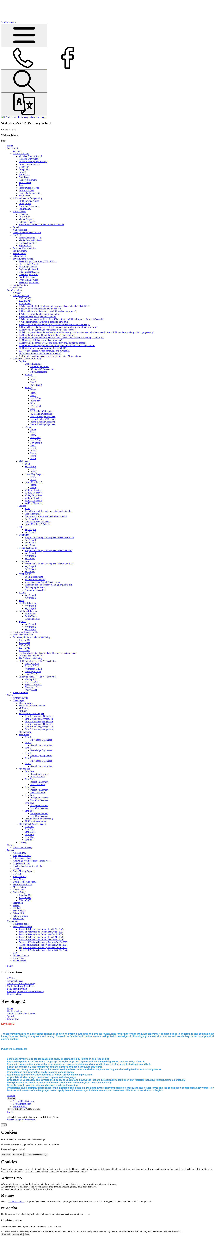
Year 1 (33, 379)
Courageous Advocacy (29, 164)
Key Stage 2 (36, 385)
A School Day (19, 853)
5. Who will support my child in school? (37, 316)
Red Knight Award (27, 277)
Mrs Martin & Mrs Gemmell (32, 705)
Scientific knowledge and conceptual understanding (48, 511)
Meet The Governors (22, 926)
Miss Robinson (26, 703)
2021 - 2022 (24, 640)
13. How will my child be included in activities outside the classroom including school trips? (61, 337)
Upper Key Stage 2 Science (37, 524)
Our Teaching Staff (27, 243)
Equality (17, 227)
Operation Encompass (29, 206)
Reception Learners (39, 774)
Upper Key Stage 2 (33, 482)
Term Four (29, 795)
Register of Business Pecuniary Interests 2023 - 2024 (43, 945)
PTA (15, 952)
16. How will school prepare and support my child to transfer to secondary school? (57, 345)
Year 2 (33, 382)
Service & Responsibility (30, 193)
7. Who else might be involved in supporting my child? (44, 322)
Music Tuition (19, 887)
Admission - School (22, 858)
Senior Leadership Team (30, 237)
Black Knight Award (28, 264)
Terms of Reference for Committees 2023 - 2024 (41, 934)
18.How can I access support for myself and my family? (44, 350)
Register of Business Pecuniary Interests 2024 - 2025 (43, 947)
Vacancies (17, 287)
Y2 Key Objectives (33, 492)
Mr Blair (23, 711)
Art (20, 527)
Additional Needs (21, 295)
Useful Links (19, 958)
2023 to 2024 (25, 301)
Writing (28, 427)
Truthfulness (24, 195)
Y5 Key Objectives (33, 500)
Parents (10, 850)
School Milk (18, 913)
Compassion (24, 169)
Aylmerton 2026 (20, 697)
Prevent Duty (25, 209)
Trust (21, 185)
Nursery (22, 842)
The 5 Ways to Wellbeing (30, 658)
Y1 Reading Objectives (41, 411)
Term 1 (28, 737)
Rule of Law (24, 216)
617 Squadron (19, 960)
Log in (10, 966)
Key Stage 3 (36, 442)
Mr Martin (23, 708)
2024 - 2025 (24, 648)
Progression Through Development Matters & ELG (48, 550)
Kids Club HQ (19, 876)
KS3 (32, 403)
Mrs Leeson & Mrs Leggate (31, 713)
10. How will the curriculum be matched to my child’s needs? (47, 329)
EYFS (33, 377)
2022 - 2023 (24, 642)
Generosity (24, 166)
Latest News (18, 879)
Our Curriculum (14, 290)
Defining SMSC (32, 619)
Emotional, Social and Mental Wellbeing (31, 637)
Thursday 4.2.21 (32, 687)
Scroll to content (8, 22)
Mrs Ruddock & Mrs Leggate (32, 824)
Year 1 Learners (37, 776)
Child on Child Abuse (29, 201)
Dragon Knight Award (29, 272)
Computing (24, 535)
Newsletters (18, 889)
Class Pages (18, 700)
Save (27, 1234)
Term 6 (28, 763)
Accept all (17, 1154)
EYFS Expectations (39, 366)
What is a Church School (30, 156)
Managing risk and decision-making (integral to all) (48, 584)
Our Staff (17, 235)
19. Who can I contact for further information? (40, 353)
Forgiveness (24, 174)
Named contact (20, 230)
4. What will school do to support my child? (39, 314)
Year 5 (33, 456)
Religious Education (28, 611)
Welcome (17, 151)
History (22, 592)
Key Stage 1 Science (34, 519)
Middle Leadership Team (30, 240)
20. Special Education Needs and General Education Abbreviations (50, 356)
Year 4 (33, 453)
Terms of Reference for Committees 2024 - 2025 (41, 937)
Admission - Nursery (22, 847)
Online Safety (19, 892)
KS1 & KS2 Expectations (42, 369)
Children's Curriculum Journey (27, 358)
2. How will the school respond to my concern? (40, 308)
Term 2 (28, 742)
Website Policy (20, 1106)
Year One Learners (39, 800)
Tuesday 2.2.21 (32, 682)
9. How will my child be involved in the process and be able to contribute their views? (58, 327)
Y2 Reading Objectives (41, 414)
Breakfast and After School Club (28, 866)
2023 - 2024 (24, 645)
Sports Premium (20, 285)
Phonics (28, 374)
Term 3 (28, 747)
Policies (11, 1098)
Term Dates (18, 918)
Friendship (24, 177)
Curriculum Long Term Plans (26, 632)
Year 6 (33, 458)
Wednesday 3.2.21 (33, 684)
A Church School (21, 153)
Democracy (24, 214)
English (22, 361)
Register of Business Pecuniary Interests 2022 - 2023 (43, 942)
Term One (29, 771)
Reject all (6, 1154)
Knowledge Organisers (41, 740)
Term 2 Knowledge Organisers (39, 719)
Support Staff (25, 245)
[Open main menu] (24, 35)
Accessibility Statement (23, 1101)
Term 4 (28, 753)
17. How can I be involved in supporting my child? (42, 348)
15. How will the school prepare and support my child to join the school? (52, 343)
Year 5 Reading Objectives (42, 421)
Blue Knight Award (28, 266)
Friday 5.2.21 (31, 690)
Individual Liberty (27, 222)
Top (3, 1125)
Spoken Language (33, 364)
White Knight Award (28, 280)
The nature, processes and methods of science (46, 516)
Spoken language (33, 513)
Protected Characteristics (24, 248)
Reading (28, 387)
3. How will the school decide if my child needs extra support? (47, 311)
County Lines (25, 203)
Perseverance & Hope (29, 187)
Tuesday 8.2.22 (32, 666)
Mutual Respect (26, 219)
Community (12, 921)
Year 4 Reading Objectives (42, 419)
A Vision (17, 293)
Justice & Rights (26, 190)
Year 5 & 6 (35, 400)
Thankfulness (25, 182)
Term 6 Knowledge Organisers (39, 729)
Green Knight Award (28, 274)
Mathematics (24, 461)
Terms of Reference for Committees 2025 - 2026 (41, 939)
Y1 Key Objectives (33, 490)
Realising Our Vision (28, 159)
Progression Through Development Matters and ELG (49, 537)
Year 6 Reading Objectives (42, 424)
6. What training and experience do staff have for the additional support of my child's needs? (61, 319)
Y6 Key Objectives (33, 503)
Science (22, 506)
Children (11, 695)
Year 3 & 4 (35, 398)
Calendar (17, 868)
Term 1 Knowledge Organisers (39, 716)
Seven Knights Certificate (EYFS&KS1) (37, 261)
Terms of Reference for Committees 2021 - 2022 (41, 929)
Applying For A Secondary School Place (31, 860)
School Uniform (20, 916)
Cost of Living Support (23, 871)
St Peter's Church (21, 955)
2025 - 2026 (24, 650)
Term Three (30, 787)
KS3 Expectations (38, 372)
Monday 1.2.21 (32, 679)
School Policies (20, 256)
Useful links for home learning (39, 818)
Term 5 (28, 758)
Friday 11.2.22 (31, 674)
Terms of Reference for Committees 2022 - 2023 (41, 931)
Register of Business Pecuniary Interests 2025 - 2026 (43, 950)
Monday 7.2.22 (32, 663)
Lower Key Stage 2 (34, 474)
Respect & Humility (28, 180)
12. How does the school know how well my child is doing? (46, 335)
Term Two (29, 779)
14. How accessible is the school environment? (40, 340)
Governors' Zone (21, 924)
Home (10, 145)
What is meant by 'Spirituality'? (33, 161)
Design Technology (28, 548)
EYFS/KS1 (35, 406)
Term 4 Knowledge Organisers (39, 724)
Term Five (29, 803)
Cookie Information (22, 1103)
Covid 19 (17, 874)
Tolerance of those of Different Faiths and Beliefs (41, 224)
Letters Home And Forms (24, 882)
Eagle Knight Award (28, 269)
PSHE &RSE (25, 574)
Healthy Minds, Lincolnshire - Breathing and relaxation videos (47, 653)
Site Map (11, 1095)
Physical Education (27, 603)
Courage (23, 172)
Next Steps (30, 545)
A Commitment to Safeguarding (27, 198)
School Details (19, 253)
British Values (19, 211)
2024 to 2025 (25, 303)
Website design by (21, 1119)
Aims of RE (30, 613)
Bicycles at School (21, 863)
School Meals (19, 910)
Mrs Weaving (25, 732)
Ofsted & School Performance (27, 232)
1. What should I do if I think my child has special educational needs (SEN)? (54, 306)
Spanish (22, 621)
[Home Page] (23, 117)
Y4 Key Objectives (33, 498)
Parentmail (18, 903)
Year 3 (33, 450)
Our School (12, 148)
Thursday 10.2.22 (33, 671)
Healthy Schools (20, 692)
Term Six (29, 811)
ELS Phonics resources (35, 821)
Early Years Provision (23, 634)
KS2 (32, 408)
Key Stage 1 (30, 466)
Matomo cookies (16, 1201)
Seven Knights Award (23, 258)
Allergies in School (22, 855)
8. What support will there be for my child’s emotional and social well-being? (54, 324)
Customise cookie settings (36, 1154)
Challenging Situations (35, 587)
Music (21, 600)
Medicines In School (22, 884)
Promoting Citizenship (35, 590)
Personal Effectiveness (35, 579)
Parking (16, 905)
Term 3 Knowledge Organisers (39, 721)
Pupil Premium (20, 251)
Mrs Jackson (24, 768)
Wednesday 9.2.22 (33, 669)
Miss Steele (24, 734)
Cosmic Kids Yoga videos (31, 655)
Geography (24, 561)
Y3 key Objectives (33, 495)
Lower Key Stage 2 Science (37, 521)
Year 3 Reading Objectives (42, 416)
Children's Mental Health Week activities (37, 661)
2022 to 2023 (25, 298)
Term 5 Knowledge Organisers (39, 726)
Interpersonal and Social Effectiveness (42, 582)
